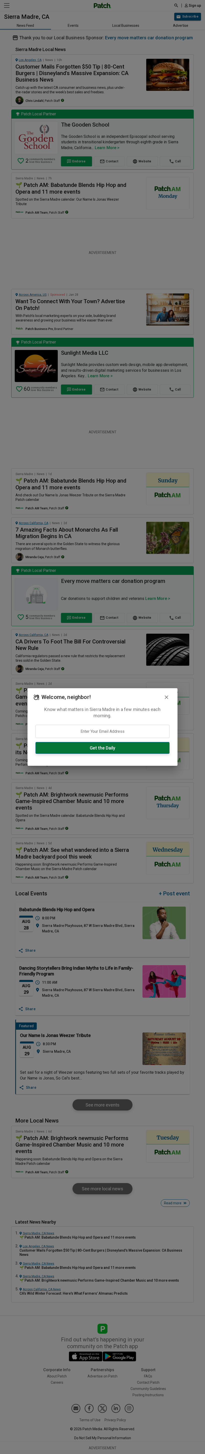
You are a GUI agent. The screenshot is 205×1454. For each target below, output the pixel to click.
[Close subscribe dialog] (167, 697)
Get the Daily (102, 748)
